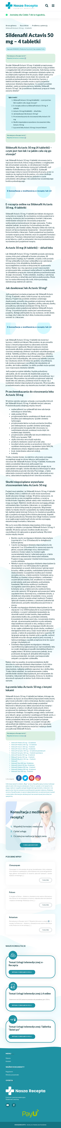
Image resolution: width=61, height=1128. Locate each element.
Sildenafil (14, 761)
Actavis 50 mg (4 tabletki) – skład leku (27, 111)
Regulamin (9, 1071)
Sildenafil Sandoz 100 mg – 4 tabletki (22, 757)
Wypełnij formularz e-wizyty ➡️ (16, 58)
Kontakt (8, 1061)
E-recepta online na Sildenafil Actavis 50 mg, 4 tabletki (30, 107)
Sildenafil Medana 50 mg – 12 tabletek (23, 742)
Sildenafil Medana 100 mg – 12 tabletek (24, 744)
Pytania (8, 1058)
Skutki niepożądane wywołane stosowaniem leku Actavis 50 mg (31, 123)
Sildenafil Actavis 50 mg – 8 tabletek (22, 765)
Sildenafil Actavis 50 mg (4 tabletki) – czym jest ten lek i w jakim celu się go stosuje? (32, 101)
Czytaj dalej (45, 880)
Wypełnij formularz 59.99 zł (21, 972)
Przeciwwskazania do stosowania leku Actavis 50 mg (31, 117)
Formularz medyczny (30, 845)
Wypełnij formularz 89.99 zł (21, 1005)
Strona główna (11, 25)
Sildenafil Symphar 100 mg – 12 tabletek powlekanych (28, 751)
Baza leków (24, 25)
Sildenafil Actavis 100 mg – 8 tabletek (23, 749)
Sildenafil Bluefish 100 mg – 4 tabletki (23, 759)
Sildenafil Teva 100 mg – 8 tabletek (22, 763)
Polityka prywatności (12, 1075)
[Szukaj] (46, 6)
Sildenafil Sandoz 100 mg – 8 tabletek (23, 755)
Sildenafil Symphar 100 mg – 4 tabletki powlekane (27, 753)
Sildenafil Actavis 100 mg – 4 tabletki (23, 747)
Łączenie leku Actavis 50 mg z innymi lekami (30, 127)
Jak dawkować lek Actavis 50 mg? (25, 114)
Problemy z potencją (39, 25)
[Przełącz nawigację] (53, 6)
